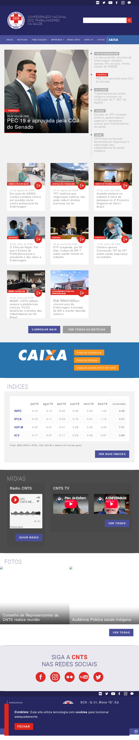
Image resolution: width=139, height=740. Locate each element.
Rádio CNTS (73, 39)
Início (10, 39)
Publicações (39, 39)
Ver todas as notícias (86, 329)
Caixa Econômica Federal (113, 39)
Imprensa (56, 39)
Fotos (101, 39)
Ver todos (117, 523)
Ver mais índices (112, 454)
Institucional (16, 702)
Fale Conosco (129, 2)
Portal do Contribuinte (89, 352)
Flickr (97, 2)
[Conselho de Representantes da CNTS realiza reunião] (35, 567)
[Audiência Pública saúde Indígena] (104, 567)
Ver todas (121, 632)
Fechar (23, 726)
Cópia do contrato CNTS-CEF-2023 (96, 367)
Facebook (116, 2)
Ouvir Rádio (29, 537)
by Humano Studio (136, 731)
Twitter (104, 2)
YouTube (110, 2)
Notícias (22, 39)
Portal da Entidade (87, 360)
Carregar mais (44, 329)
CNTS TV (88, 39)
